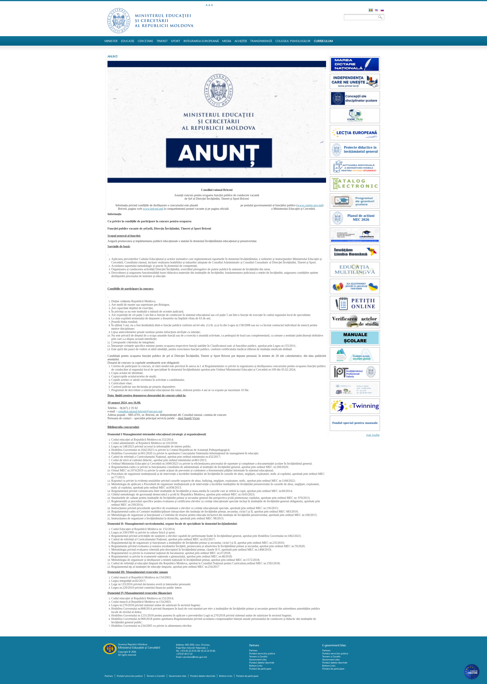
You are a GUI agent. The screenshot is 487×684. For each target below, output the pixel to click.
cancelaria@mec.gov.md (194, 656)
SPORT (175, 41)
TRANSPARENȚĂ (261, 41)
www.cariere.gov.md (309, 205)
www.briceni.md (153, 208)
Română (370, 10)
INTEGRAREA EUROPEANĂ (201, 41)
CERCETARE (145, 41)
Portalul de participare (260, 668)
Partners (253, 650)
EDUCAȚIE (127, 41)
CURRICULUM (323, 41)
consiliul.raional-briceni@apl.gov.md (140, 411)
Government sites (258, 659)
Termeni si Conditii (258, 656)
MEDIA (226, 41)
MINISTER (111, 41)
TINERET (162, 41)
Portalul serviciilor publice (262, 653)
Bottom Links (255, 665)
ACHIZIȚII (241, 41)
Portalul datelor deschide (261, 662)
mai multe (373, 435)
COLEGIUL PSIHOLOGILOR (292, 41)
